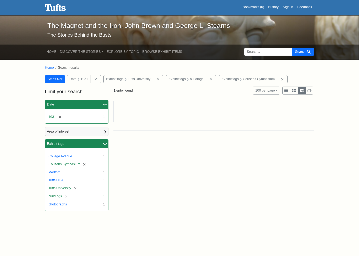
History (273, 7)
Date (50, 104)
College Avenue (60, 156)
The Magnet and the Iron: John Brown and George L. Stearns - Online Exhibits (55, 8)
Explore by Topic (123, 51)
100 (265, 90)
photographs (57, 204)
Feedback (304, 7)
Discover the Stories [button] (80, 51)
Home (52, 51)
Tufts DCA (56, 180)
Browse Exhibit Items (162, 51)
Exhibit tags (55, 143)
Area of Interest (58, 131)
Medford (54, 172)
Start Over (55, 79)
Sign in (288, 7)
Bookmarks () (253, 7)
